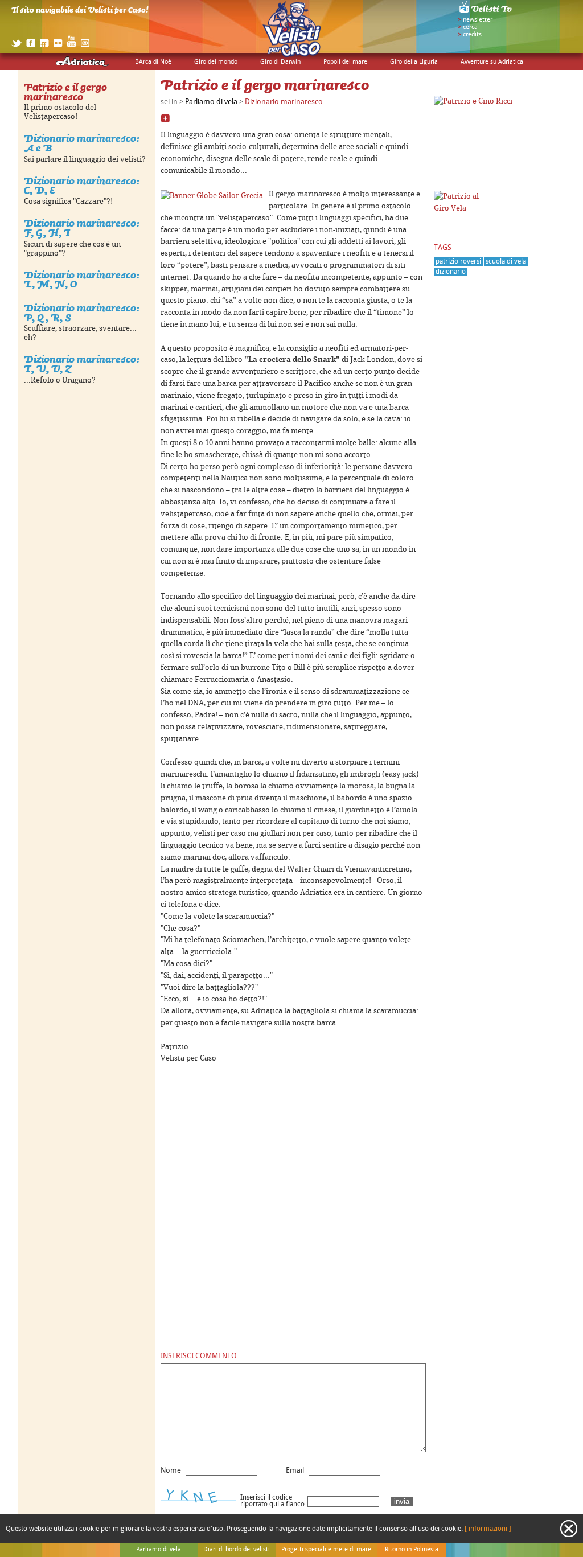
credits (472, 34)
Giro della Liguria (414, 62)
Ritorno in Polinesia (411, 1549)
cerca (470, 27)
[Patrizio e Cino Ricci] (473, 101)
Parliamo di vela (211, 102)
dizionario (451, 272)
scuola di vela (506, 261)
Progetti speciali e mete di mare (326, 1549)
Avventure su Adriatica (492, 62)
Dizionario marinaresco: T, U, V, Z (81, 363)
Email (295, 1470)
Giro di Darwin (280, 62)
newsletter (477, 20)
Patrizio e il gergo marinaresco (65, 91)
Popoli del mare (345, 62)
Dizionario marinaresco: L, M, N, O (81, 279)
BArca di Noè (153, 62)
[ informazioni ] (488, 1529)
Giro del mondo (215, 62)
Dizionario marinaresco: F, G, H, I (81, 227)
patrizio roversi (458, 261)
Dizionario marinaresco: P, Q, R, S (81, 312)
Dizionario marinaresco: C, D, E (81, 185)
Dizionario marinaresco (284, 102)
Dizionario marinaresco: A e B (81, 142)
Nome (171, 1470)
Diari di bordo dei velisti (236, 1549)
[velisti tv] (486, 12)
